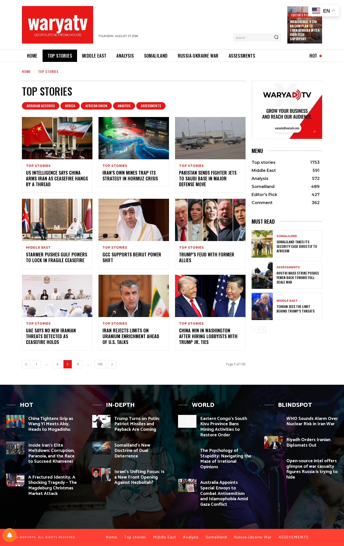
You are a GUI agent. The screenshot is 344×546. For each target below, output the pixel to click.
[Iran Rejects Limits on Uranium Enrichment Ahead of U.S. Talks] (133, 296)
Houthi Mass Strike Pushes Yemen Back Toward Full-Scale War (298, 277)
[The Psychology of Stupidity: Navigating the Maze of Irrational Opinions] (187, 453)
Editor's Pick (300, 15)
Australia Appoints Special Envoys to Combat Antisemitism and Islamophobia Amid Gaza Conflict (224, 493)
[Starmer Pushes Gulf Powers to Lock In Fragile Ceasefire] (57, 220)
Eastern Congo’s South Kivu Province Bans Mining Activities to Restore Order (223, 427)
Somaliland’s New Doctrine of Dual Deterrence (132, 451)
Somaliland (287, 236)
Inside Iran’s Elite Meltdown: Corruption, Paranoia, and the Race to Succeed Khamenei (51, 453)
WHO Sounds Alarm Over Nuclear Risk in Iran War (312, 421)
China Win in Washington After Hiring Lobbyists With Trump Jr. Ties (208, 336)
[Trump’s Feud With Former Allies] (210, 220)
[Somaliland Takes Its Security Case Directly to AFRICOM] (262, 244)
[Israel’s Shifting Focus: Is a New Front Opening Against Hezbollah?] (101, 474)
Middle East (38, 247)
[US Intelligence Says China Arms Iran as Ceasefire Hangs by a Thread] (57, 138)
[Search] (276, 37)
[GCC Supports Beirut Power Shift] (133, 220)
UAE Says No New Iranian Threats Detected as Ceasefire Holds (51, 336)
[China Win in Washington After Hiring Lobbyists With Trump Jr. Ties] (210, 296)
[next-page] (112, 364)
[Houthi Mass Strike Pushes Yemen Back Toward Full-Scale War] (262, 275)
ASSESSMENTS (151, 105)
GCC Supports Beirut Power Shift (131, 257)
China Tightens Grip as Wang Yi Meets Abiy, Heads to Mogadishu (50, 424)
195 (100, 364)
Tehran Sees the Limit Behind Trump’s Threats (296, 309)
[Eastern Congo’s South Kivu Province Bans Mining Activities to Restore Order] (187, 421)
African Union (96, 105)
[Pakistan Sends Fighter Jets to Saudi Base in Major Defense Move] (210, 138)
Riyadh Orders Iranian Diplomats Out (308, 442)
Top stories (38, 165)
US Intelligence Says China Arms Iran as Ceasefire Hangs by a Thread (57, 178)
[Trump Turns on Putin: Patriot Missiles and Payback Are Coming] (101, 421)
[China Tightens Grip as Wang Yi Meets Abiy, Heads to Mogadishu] (15, 421)
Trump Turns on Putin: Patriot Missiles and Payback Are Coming (137, 424)
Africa (70, 105)
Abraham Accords (40, 105)
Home (26, 71)
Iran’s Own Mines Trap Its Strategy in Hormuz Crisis (130, 175)
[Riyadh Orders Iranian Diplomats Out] (273, 442)
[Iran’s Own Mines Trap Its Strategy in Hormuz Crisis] (133, 138)
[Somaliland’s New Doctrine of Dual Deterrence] (101, 448)
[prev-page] (26, 364)
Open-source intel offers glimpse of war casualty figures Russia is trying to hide (312, 469)
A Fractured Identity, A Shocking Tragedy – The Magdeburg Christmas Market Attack (52, 485)
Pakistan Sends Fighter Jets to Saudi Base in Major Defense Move (207, 178)
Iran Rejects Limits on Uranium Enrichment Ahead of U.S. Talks (130, 336)
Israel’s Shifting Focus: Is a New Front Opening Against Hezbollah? (139, 477)
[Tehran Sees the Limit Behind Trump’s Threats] (262, 306)
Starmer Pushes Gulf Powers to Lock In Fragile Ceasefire (56, 257)
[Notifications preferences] (10, 535)
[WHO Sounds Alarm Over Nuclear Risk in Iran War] (273, 421)
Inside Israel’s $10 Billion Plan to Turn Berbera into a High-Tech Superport (305, 30)
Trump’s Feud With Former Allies (206, 257)
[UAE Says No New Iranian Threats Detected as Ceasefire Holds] (57, 296)
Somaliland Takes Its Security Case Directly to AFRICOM (297, 246)
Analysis (124, 105)
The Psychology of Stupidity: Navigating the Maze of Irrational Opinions (225, 459)
